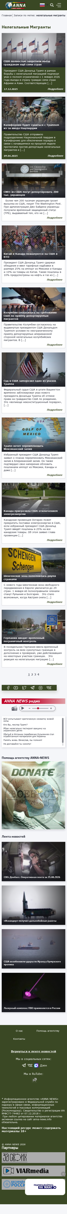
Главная (7, 15)
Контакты (19, 1038)
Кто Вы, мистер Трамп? (15, 725)
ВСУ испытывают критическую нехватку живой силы (28, 720)
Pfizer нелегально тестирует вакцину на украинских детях (24, 730)
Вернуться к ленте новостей (33, 1051)
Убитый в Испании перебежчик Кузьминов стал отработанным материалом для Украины (28, 735)
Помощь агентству (47, 1030)
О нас (19, 1030)
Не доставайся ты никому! (17, 744)
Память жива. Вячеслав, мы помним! (22, 740)
